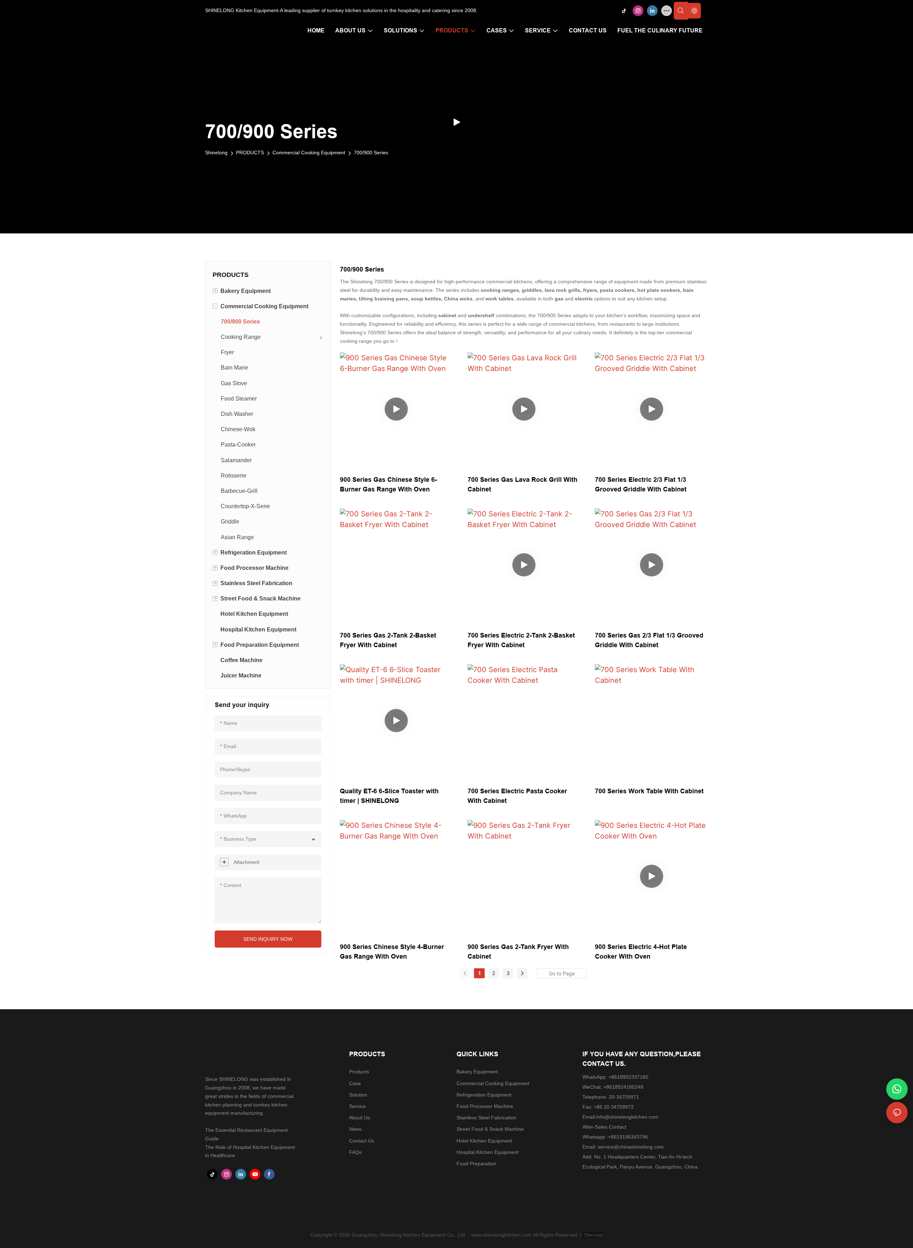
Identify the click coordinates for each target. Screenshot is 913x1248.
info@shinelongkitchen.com (627, 1117)
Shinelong (216, 152)
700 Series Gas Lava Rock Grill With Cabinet (522, 484)
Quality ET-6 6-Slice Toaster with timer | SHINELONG (389, 795)
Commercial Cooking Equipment (308, 152)
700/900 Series (371, 152)
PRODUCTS (250, 152)
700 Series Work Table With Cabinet (649, 791)
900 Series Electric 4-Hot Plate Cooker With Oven (641, 951)
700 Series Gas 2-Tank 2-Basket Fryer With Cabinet (388, 640)
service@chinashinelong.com (631, 1147)
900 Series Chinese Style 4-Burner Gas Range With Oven (392, 951)
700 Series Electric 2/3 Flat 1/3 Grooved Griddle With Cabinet (641, 484)
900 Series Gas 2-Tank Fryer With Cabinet (518, 951)
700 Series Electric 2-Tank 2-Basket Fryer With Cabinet (521, 640)
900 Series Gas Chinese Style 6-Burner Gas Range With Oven (388, 484)
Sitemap (593, 1235)
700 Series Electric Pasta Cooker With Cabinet (517, 795)
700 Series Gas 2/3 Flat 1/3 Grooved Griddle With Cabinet (649, 640)
